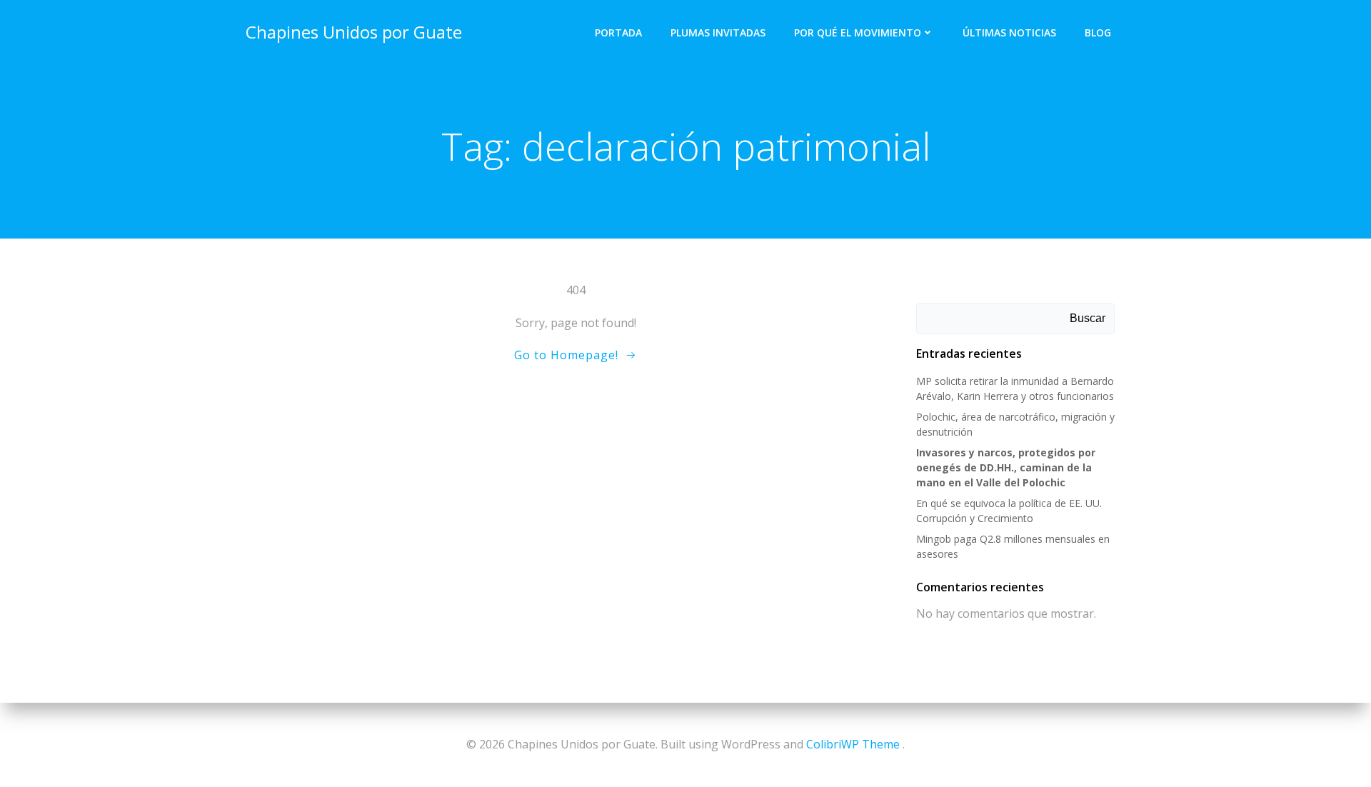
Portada (618, 32)
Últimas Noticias (1009, 32)
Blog (1098, 32)
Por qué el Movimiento (857, 32)
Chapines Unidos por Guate (354, 32)
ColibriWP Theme (853, 744)
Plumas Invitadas (718, 32)
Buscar (1087, 318)
